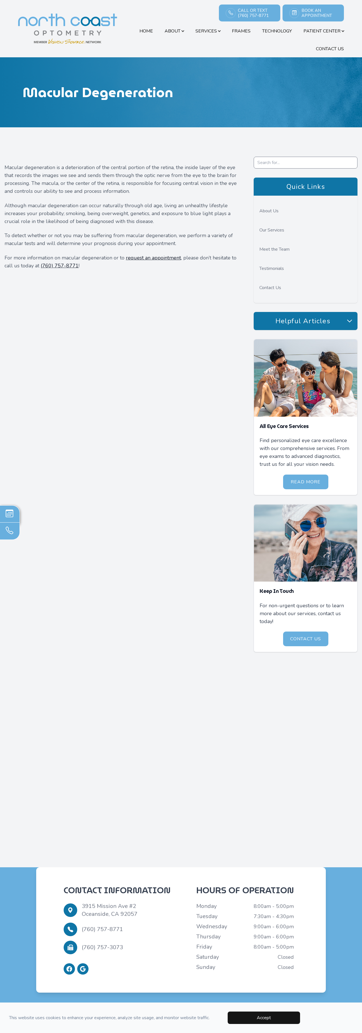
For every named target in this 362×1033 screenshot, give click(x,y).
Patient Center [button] (322, 31)
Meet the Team (274, 249)
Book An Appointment (316, 13)
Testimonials (271, 268)
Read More (305, 482)
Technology (277, 31)
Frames (241, 31)
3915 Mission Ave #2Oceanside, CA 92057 (109, 910)
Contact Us (330, 49)
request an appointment (153, 257)
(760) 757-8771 (60, 265)
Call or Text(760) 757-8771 (253, 13)
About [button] (172, 31)
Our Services (271, 230)
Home (146, 31)
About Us (269, 211)
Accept (264, 1018)
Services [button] (206, 31)
